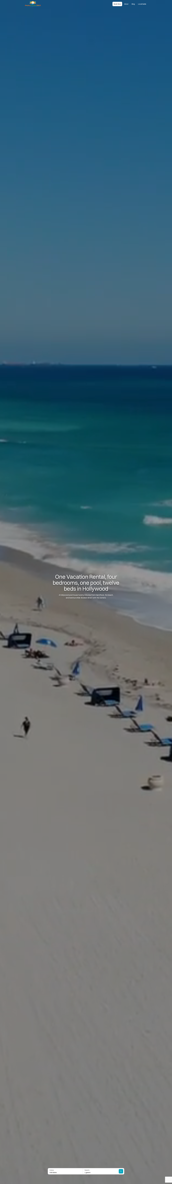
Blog (133, 4)
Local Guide (142, 4)
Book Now (117, 4)
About (126, 4)
